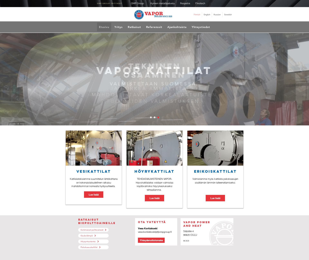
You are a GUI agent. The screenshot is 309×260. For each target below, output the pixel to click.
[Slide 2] (154, 117)
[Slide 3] (158, 117)
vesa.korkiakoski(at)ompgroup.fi (155, 231)
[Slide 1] (151, 117)
